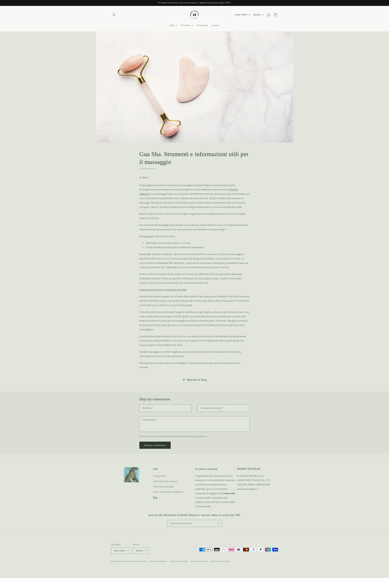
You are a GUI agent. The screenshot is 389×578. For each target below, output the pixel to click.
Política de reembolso (158, 561)
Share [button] (145, 177)
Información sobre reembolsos (168, 492)
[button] (114, 14)
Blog (155, 497)
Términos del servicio (199, 561)
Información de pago (163, 486)
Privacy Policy (159, 476)
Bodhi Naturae (123, 561)
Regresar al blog (197, 379)
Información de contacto (165, 481)
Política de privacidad (179, 561)
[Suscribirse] (218, 523)
